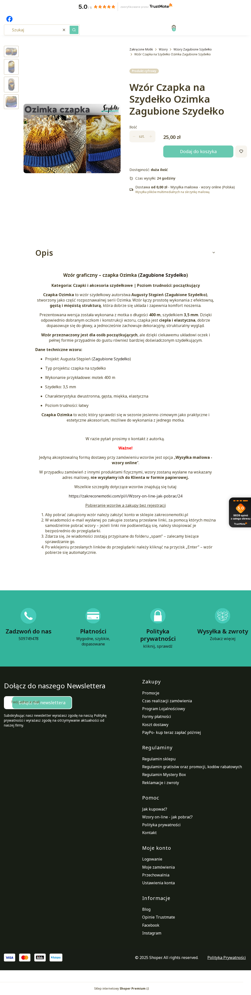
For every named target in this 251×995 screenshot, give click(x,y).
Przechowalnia (155, 875)
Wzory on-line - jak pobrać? (167, 817)
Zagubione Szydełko (163, 275)
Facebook (150, 925)
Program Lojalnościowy (163, 708)
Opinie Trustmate (158, 917)
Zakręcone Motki (141, 49)
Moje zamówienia (158, 867)
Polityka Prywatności (226, 957)
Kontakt (149, 832)
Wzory (163, 49)
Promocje (150, 693)
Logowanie (152, 859)
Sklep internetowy (120, 988)
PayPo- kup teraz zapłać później (171, 732)
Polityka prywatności (161, 824)
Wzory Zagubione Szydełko (193, 49)
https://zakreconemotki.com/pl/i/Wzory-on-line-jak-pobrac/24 (125, 496)
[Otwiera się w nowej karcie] (9, 18)
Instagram (151, 933)
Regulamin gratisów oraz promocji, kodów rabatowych (192, 766)
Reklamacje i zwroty (160, 782)
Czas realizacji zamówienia (167, 701)
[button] (74, 30)
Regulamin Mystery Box (164, 774)
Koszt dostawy (155, 724)
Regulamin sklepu (159, 759)
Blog (146, 909)
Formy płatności (156, 716)
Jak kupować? (154, 809)
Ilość (133, 127)
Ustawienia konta (158, 883)
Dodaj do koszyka (198, 151)
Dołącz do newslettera (41, 702)
